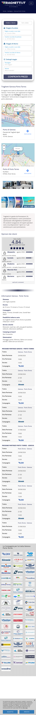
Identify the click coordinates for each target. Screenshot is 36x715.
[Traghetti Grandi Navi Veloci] (6, 555)
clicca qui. (25, 708)
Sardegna (10, 11)
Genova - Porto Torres (25, 352)
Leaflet (23, 126)
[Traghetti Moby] (30, 555)
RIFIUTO (26, 712)
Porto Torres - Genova (25, 449)
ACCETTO (10, 712)
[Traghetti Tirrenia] (6, 561)
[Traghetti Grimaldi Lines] (18, 555)
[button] (18, 113)
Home (4, 11)
